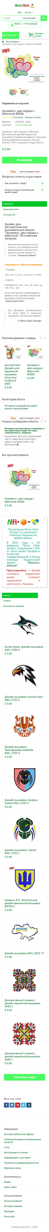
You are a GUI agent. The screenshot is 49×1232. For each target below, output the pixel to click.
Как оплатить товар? (16, 183)
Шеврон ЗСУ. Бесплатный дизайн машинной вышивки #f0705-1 (22, 903)
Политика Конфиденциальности (21, 1162)
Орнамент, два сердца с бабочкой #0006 (22, 44)
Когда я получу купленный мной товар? (19, 191)
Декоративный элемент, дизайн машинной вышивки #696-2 (22, 1003)
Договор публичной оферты (19, 1134)
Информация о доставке (17, 1157)
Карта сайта (10, 1187)
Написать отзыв (33, 117)
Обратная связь (12, 1168)
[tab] (24, 183)
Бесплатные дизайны (13, 606)
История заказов (13, 1206)
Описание (8, 204)
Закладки (9, 1211)
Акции (7, 1182)
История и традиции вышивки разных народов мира (21, 407)
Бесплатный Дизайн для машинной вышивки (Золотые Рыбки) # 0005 (12, 374)
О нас (7, 1147)
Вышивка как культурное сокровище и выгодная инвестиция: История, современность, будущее (24, 430)
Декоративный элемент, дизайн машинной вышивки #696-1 (22, 1056)
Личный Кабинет (13, 1201)
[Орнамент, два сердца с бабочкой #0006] (13, 92)
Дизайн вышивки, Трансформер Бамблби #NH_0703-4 (19, 750)
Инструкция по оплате (16, 1152)
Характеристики (11, 209)
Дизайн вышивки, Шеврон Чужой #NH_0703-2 (21, 801)
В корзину (24, 160)
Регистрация (31, 24)
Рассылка (9, 1216)
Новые (6, 595)
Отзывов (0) (9, 215)
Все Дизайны (12, 41)
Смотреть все (24, 1077)
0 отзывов (18, 117)
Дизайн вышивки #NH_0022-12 (24, 953)
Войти (17, 24)
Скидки (7, 600)
